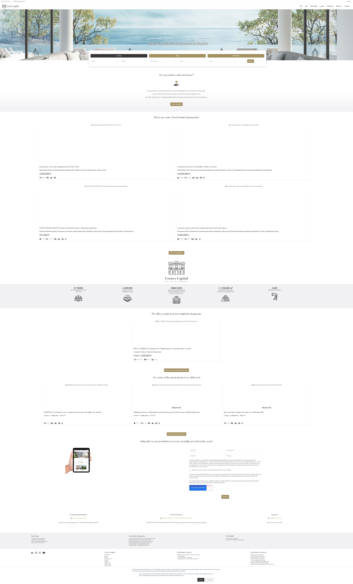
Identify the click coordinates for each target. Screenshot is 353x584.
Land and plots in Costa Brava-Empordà (139, 545)
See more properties (176, 253)
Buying (106, 556)
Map (177, 56)
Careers (106, 561)
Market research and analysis (258, 556)
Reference (236, 56)
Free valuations (108, 558)
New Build (313, 6)
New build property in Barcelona (39, 541)
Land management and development (260, 561)
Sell (301, 6)
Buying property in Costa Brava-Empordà (187, 558)
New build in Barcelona (232, 538)
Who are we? (107, 554)
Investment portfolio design (257, 558)
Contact (347, 6)
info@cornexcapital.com (19, 1)
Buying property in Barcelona (184, 557)
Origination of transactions (257, 554)
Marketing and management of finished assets (262, 564)
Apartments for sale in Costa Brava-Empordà (140, 540)
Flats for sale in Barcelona (37, 540)
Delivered (330, 6)
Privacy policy (107, 564)
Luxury (322, 6)
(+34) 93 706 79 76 (5, 1)
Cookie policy (107, 565)
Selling (106, 557)
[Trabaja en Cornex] (274, 518)
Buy (306, 6)
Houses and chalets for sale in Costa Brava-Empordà (142, 538)
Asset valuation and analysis (258, 557)
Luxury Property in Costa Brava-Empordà (139, 544)
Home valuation (176, 104)
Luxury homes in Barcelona (38, 542)
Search (250, 61)
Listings (119, 56)
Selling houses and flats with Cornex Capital (188, 554)
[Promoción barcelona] (78, 518)
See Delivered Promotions (176, 434)
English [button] (349, 1)
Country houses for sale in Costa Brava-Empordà (141, 541)
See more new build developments (176, 370)
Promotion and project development (259, 563)
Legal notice (107, 563)
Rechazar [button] (209, 580)
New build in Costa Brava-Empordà (235, 540)
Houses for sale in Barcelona (38, 538)
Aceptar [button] (201, 580)
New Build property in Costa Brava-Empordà (140, 542)
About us (339, 6)
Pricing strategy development (258, 560)
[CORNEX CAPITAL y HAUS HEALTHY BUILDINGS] (176, 518)
